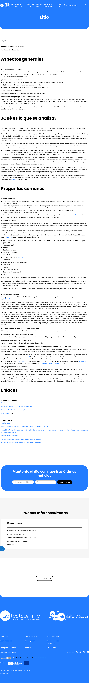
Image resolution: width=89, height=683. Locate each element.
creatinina (67, 359)
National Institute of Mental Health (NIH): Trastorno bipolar (21, 439)
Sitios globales (30, 641)
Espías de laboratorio (8, 652)
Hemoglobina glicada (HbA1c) (17, 541)
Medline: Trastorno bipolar (10, 436)
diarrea (20, 257)
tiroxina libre (59, 363)
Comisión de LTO (31, 636)
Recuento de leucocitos (15, 534)
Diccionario (39, 5)
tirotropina (82, 361)
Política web (51, 648)
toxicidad (14, 179)
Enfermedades (30, 5)
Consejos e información (48, 5)
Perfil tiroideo (11, 545)
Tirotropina (5, 413)
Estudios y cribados (18, 5)
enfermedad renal (23, 357)
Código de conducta (8, 648)
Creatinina (4, 403)
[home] (2, 5)
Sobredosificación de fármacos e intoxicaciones (17, 410)
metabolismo (74, 215)
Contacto (4, 636)
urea (74, 359)
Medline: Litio (5, 423)
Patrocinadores (53, 636)
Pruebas (11, 5)
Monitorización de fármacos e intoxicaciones (16, 406)
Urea (2, 417)
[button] (71, 5)
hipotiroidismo (24, 361)
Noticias (60, 5)
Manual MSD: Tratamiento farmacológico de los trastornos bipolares (24, 427)
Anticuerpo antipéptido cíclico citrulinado (21, 538)
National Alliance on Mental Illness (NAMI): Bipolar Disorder (21, 443)
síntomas (9, 237)
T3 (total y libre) (46, 363)
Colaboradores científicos (53, 642)
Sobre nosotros (6, 641)
